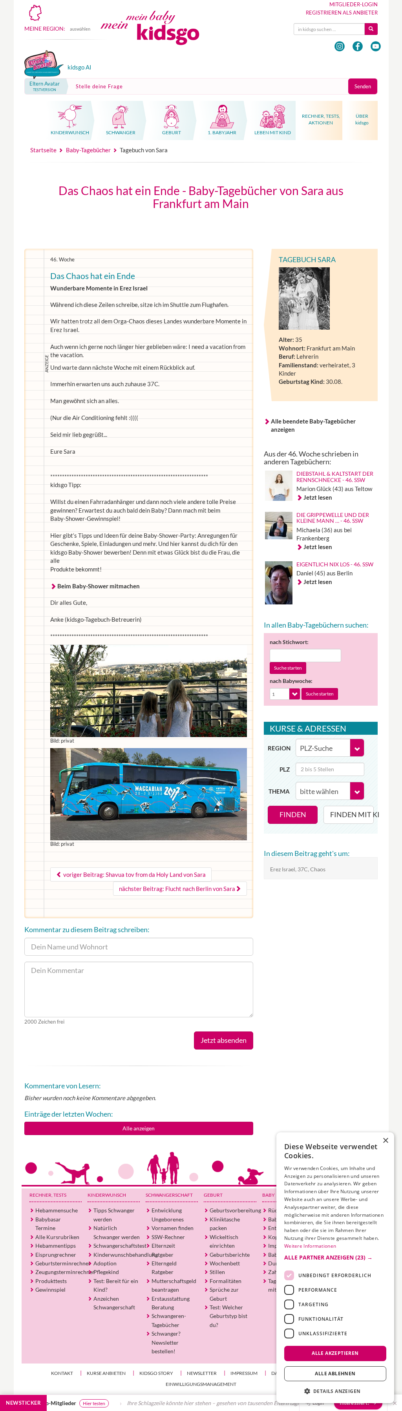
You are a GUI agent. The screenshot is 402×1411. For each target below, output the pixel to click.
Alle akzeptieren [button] (335, 1353)
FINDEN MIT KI (352, 814)
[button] (335, 1257)
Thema (279, 791)
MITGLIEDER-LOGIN (353, 4)
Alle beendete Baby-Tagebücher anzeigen (313, 425)
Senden (362, 86)
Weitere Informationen (310, 1246)
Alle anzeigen (138, 1128)
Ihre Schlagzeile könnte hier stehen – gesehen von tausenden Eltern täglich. (185, 1403)
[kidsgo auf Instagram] (339, 46)
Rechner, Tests (47, 1195)
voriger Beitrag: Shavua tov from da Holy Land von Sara (134, 874)
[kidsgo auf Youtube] (376, 46)
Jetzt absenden (224, 1040)
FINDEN (293, 814)
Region (279, 748)
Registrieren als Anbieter (342, 12)
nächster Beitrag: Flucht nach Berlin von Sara (177, 888)
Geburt (213, 1195)
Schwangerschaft (169, 1195)
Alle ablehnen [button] (335, 1373)
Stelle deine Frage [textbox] (99, 86)
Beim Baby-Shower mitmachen (98, 586)
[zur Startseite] (156, 34)
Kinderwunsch (107, 1195)
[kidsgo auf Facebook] (358, 46)
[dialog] (335, 1267)
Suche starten (288, 668)
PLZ (285, 769)
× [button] (385, 1141)
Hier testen (62, 1403)
